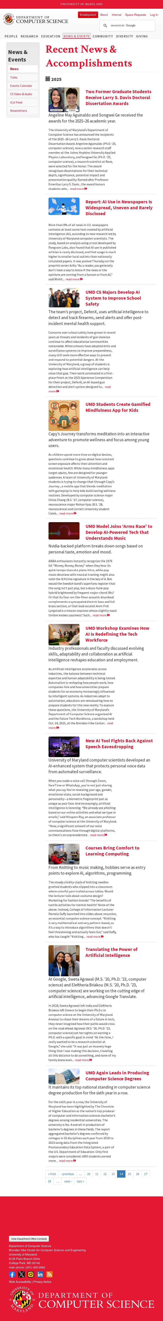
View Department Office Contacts (29, 1238)
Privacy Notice (42, 1281)
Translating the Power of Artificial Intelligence (111, 952)
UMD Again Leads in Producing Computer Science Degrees (117, 1076)
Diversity (124, 36)
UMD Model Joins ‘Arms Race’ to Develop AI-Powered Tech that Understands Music (118, 532)
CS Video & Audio (21, 94)
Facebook (12, 1274)
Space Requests (135, 14)
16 (137, 1174)
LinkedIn (40, 1274)
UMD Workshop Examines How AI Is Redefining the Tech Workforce (117, 634)
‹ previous (67, 1174)
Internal (116, 14)
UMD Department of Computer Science (36, 19)
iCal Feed (16, 102)
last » (80, 1181)
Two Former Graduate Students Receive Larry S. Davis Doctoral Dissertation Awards (118, 97)
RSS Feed (49, 1274)
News (14, 69)
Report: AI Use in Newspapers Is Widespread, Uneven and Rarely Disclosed (119, 208)
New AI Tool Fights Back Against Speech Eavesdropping (119, 744)
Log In (154, 14)
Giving (142, 36)
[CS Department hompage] (81, 1298)
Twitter (21, 1274)
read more (77, 189)
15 (129, 1174)
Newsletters (18, 111)
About (104, 14)
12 (105, 1174)
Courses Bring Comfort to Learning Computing (112, 851)
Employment (88, 14)
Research (29, 36)
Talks (13, 77)
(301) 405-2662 (35, 1267)
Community (103, 36)
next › (68, 1181)
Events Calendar (21, 86)
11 (96, 1174)
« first (52, 1174)
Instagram (31, 1274)
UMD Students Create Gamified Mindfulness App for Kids (117, 407)
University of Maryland (82, 4)
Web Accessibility (20, 1281)
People (11, 36)
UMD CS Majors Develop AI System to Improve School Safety (113, 298)
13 (113, 1174)
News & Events (77, 36)
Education (50, 36)
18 (49, 1181)
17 (145, 1174)
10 (88, 1174)
